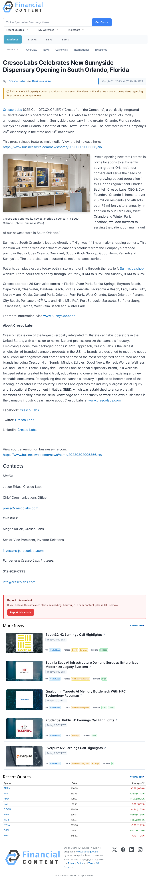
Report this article (20, 612)
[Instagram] (140, 857)
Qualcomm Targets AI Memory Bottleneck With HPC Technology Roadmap (85, 693)
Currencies (61, 49)
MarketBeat (55, 650)
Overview (31, 49)
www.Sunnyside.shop (59, 316)
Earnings (83, 650)
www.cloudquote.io (87, 851)
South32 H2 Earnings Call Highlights (75, 634)
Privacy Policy (75, 863)
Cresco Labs (12, 110)
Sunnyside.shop (132, 268)
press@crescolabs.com (20, 508)
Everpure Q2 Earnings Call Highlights (75, 748)
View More (136, 625)
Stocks (32, 39)
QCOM (111, 708)
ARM (104, 708)
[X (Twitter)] (114, 857)
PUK (94, 736)
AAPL (6, 793)
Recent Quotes (15, 30)
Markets (12, 39)
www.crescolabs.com (104, 400)
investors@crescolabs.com (23, 551)
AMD (6, 798)
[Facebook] (123, 857)
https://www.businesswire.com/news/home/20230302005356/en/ (52, 147)
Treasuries (101, 49)
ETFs (49, 39)
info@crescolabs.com (19, 582)
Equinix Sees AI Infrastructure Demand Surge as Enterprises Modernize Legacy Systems (91, 665)
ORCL (6, 830)
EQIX (104, 679)
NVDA (7, 825)
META (6, 814)
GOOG (7, 809)
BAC (6, 803)
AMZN (7, 788)
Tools (65, 39)
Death (74, 650)
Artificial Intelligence (80, 679)
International (81, 49)
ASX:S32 (103, 650)
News (46, 49)
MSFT (6, 819)
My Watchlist (46, 30)
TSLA (6, 835)
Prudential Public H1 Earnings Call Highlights (81, 720)
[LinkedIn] (131, 857)
